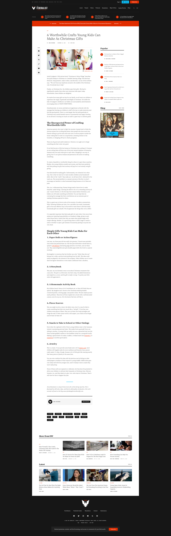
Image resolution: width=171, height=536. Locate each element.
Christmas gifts (67, 414)
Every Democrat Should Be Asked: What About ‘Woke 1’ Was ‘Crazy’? (73, 486)
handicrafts (69, 417)
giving (61, 417)
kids (77, 417)
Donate (126, 2)
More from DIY (46, 436)
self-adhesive (56, 246)
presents (50, 420)
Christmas (58, 414)
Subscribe (134, 2)
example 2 (50, 338)
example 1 (88, 335)
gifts (55, 417)
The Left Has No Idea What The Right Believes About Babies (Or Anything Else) (50, 487)
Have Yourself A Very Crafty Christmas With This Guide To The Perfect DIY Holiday (49, 448)
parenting (84, 417)
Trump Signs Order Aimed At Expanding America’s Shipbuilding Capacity (120, 487)
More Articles (86, 401)
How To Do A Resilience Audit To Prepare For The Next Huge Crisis (96, 455)
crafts (84, 414)
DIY (49, 417)
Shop (102, 108)
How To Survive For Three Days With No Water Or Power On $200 (73, 455)
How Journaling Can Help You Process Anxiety (119, 455)
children (50, 414)
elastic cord (82, 348)
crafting (77, 414)
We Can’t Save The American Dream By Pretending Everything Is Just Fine (97, 486)
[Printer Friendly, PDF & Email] (39, 73)
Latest (42, 464)
